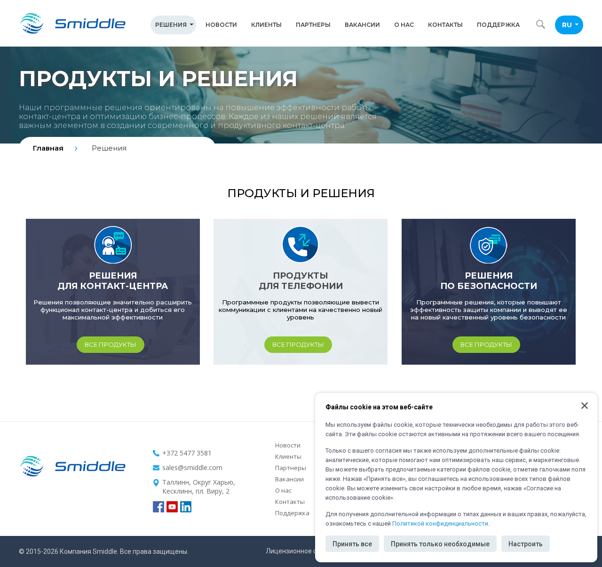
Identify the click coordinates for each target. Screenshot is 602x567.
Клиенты (266, 24)
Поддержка (498, 24)
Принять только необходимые (440, 544)
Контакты (445, 24)
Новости (221, 24)
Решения (171, 24)
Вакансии (362, 24)
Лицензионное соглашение (308, 551)
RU (567, 25)
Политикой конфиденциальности (440, 523)
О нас (404, 24)
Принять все (352, 544)
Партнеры (313, 24)
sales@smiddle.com (192, 467)
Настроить (525, 544)
